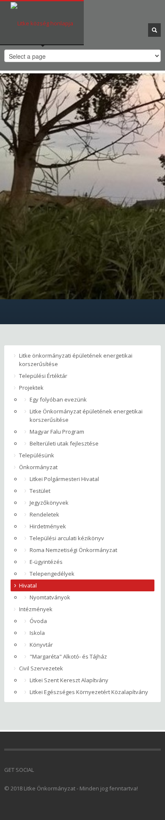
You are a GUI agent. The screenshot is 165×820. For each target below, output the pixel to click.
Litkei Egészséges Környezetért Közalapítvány (89, 692)
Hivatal (28, 585)
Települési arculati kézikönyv (67, 538)
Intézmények (35, 609)
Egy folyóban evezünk (58, 399)
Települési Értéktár (43, 376)
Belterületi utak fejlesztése (64, 443)
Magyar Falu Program (57, 431)
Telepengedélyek (52, 573)
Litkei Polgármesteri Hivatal (64, 479)
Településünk (36, 455)
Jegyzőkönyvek (49, 502)
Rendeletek (44, 514)
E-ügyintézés (46, 562)
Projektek (31, 387)
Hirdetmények (48, 526)
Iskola (37, 633)
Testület (40, 491)
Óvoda (38, 621)
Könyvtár (41, 644)
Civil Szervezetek (41, 668)
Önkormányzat (38, 467)
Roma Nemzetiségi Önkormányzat (73, 550)
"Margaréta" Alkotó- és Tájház (68, 656)
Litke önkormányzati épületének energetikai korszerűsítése (75, 360)
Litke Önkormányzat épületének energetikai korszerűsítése (86, 415)
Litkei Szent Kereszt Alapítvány (69, 680)
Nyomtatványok (50, 597)
